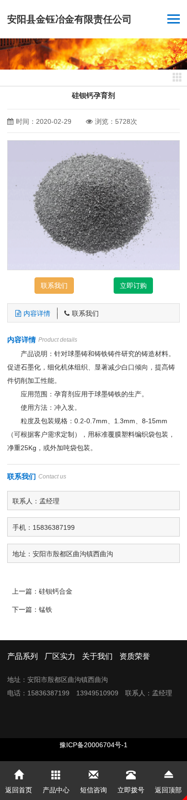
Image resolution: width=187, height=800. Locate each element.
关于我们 (97, 656)
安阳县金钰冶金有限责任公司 (69, 19)
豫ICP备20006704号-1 (93, 745)
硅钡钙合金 (55, 591)
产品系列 (22, 656)
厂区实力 (60, 656)
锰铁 (45, 609)
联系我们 (54, 285)
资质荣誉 (134, 656)
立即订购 (133, 285)
